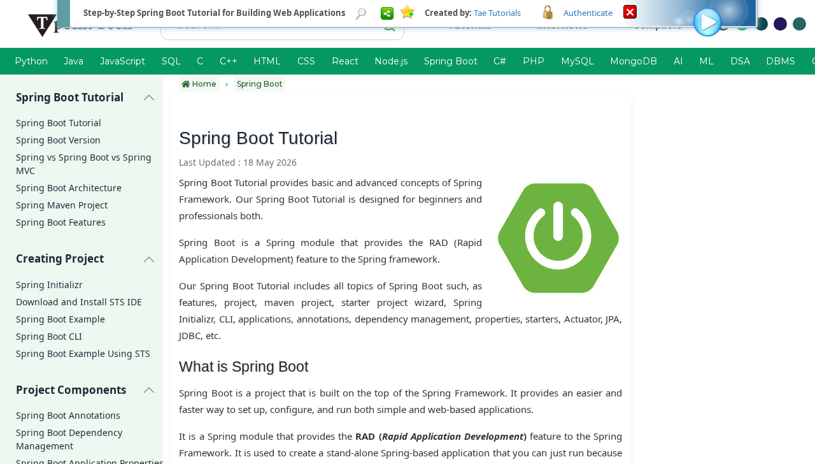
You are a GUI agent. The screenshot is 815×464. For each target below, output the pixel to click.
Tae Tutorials (497, 12)
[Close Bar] (630, 11)
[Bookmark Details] (361, 12)
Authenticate (588, 12)
